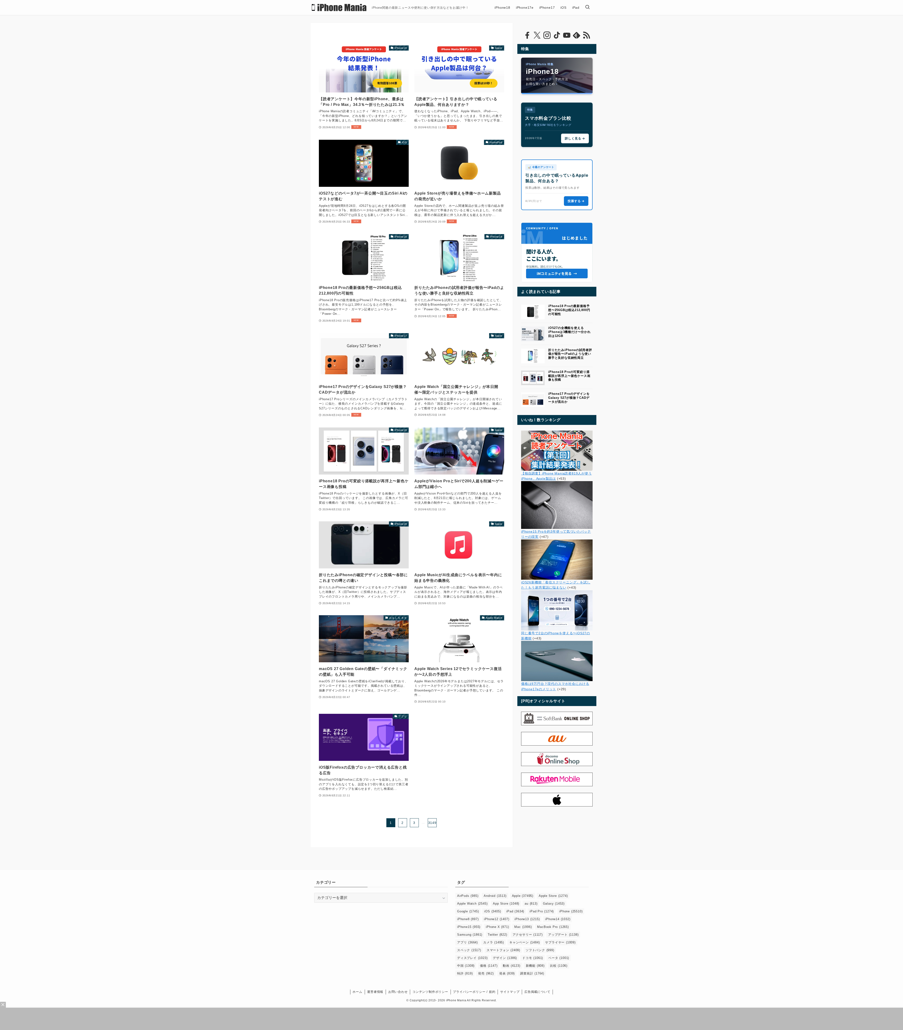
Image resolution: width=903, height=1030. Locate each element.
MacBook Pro (553, 927)
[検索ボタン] (587, 7)
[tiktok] (557, 35)
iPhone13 (527, 919)
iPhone (570, 911)
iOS (492, 911)
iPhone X (497, 927)
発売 (486, 973)
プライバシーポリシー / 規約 (474, 992)
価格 (488, 965)
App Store (506, 903)
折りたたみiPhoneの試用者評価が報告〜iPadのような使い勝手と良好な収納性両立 (570, 354)
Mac (523, 927)
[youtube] (566, 35)
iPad (515, 911)
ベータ (558, 958)
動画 (511, 965)
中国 (466, 965)
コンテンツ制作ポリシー (430, 992)
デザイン (505, 958)
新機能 (535, 965)
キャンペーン (524, 942)
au (531, 903)
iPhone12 (496, 919)
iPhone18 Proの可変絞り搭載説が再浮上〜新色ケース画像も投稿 (569, 376)
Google (468, 911)
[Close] (3, 1005)
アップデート (563, 934)
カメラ (493, 942)
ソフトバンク (540, 950)
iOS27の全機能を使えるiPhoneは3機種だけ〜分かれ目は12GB (569, 332)
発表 (507, 973)
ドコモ (532, 958)
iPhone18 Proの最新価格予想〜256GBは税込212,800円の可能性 (569, 310)
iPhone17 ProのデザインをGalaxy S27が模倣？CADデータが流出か (569, 397)
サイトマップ (510, 992)
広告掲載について (537, 992)
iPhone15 (468, 927)
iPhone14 (557, 919)
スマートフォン (503, 950)
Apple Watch (472, 903)
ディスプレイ (472, 958)
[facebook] (527, 35)
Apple (522, 896)
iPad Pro (542, 911)
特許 (465, 973)
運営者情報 (375, 992)
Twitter (497, 934)
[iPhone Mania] (339, 7)
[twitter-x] (537, 35)
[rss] (586, 35)
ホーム (357, 992)
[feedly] (576, 35)
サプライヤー (560, 942)
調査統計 (532, 973)
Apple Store (553, 896)
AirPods (467, 896)
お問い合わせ (398, 992)
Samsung (469, 934)
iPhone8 (468, 919)
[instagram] (547, 35)
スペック (469, 950)
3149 (432, 823)
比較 (558, 965)
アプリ (467, 942)
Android (495, 896)
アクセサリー (528, 934)
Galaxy (554, 903)
